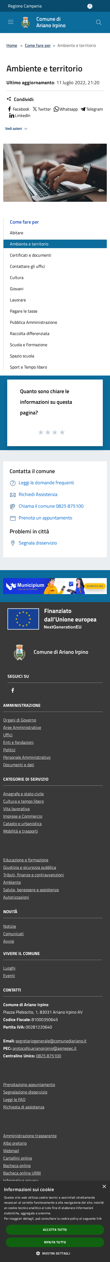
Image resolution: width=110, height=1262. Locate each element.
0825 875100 (48, 1056)
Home (11, 45)
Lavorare (18, 300)
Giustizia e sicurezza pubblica (29, 867)
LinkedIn (22, 115)
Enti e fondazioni (18, 742)
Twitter (44, 109)
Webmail (11, 1150)
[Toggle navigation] (10, 22)
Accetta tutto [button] (55, 1229)
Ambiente (12, 882)
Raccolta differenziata (29, 333)
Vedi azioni (14, 128)
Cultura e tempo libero (23, 801)
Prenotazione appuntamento (29, 1084)
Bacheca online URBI (22, 1173)
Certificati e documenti (30, 255)
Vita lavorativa (16, 808)
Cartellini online (17, 1158)
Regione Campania (25, 6)
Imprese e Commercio (22, 816)
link (99, 1218)
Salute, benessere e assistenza (31, 889)
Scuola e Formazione (28, 344)
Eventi (9, 975)
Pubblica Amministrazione (33, 322)
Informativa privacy (20, 1180)
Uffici (8, 735)
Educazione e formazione (25, 860)
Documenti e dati (18, 764)
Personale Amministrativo (26, 757)
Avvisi (8, 941)
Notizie (9, 926)
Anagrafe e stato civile (23, 794)
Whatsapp (69, 109)
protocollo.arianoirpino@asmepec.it (45, 1048)
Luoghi (9, 968)
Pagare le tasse (23, 311)
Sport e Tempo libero (28, 367)
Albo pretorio (15, 1143)
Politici (9, 750)
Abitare (16, 232)
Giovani (16, 288)
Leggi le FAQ (14, 1099)
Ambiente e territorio (29, 244)
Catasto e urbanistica (22, 823)
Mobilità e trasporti (20, 831)
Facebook (21, 109)
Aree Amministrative (22, 727)
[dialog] (55, 1221)
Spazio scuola (22, 356)
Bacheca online (17, 1165)
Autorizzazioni (16, 897)
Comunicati (13, 933)
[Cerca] (99, 22)
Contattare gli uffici (27, 266)
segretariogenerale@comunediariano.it (51, 1041)
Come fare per (38, 45)
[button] (55, 1253)
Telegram (94, 109)
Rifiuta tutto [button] (55, 1242)
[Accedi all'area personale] (90, 6)
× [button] (104, 1187)
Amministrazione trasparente (30, 1135)
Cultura (16, 277)
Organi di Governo (19, 720)
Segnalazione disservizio (25, 1092)
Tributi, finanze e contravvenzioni (33, 875)
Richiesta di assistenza (23, 1107)
